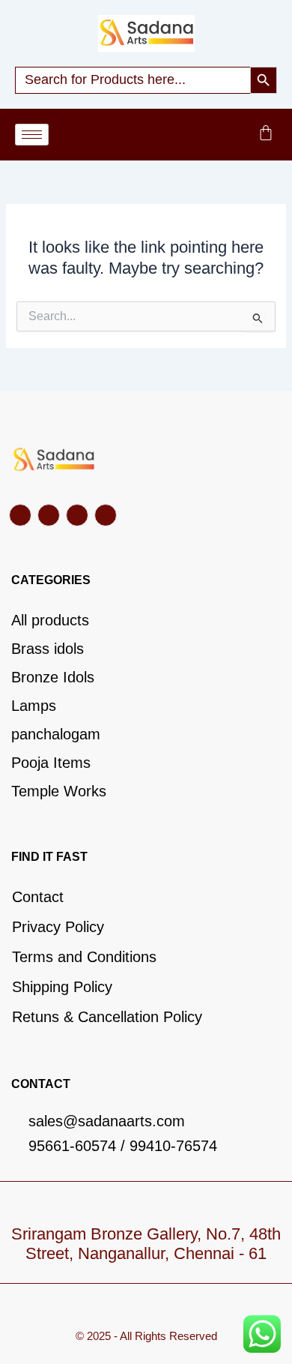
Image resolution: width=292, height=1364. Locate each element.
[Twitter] (48, 515)
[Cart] (266, 132)
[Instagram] (105, 515)
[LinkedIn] (77, 515)
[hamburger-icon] (32, 134)
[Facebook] (20, 515)
